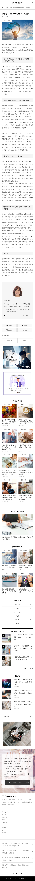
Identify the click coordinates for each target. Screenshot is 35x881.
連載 (3, 820)
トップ (4, 830)
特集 (17, 623)
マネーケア (17, 608)
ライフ (17, 616)
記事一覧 (4, 822)
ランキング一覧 (26, 668)
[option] (17, 527)
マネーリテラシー (17, 612)
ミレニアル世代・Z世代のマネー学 (17, 782)
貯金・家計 (6, 335)
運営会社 (4, 833)
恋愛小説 (17, 619)
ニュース (17, 605)
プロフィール (25, 315)
